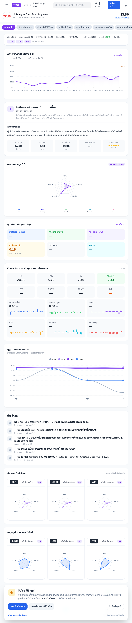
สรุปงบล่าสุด (26, 27)
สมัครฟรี (113, 5)
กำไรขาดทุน (84, 27)
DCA (11, 41)
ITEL (94, 541)
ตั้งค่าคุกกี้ (116, 606)
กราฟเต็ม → (119, 55)
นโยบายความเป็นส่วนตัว (17, 615)
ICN (54, 541)
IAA (28, 41)
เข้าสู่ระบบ (97, 5)
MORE (55, 482)
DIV (20, 41)
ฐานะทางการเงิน (105, 27)
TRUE (16, 5)
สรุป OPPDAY (46, 27)
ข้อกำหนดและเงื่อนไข (115, 615)
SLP (14, 482)
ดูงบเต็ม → (120, 224)
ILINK (15, 541)
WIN (94, 482)
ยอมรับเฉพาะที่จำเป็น (41, 606)
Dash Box (66, 27)
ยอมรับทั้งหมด (18, 606)
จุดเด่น (10, 27)
